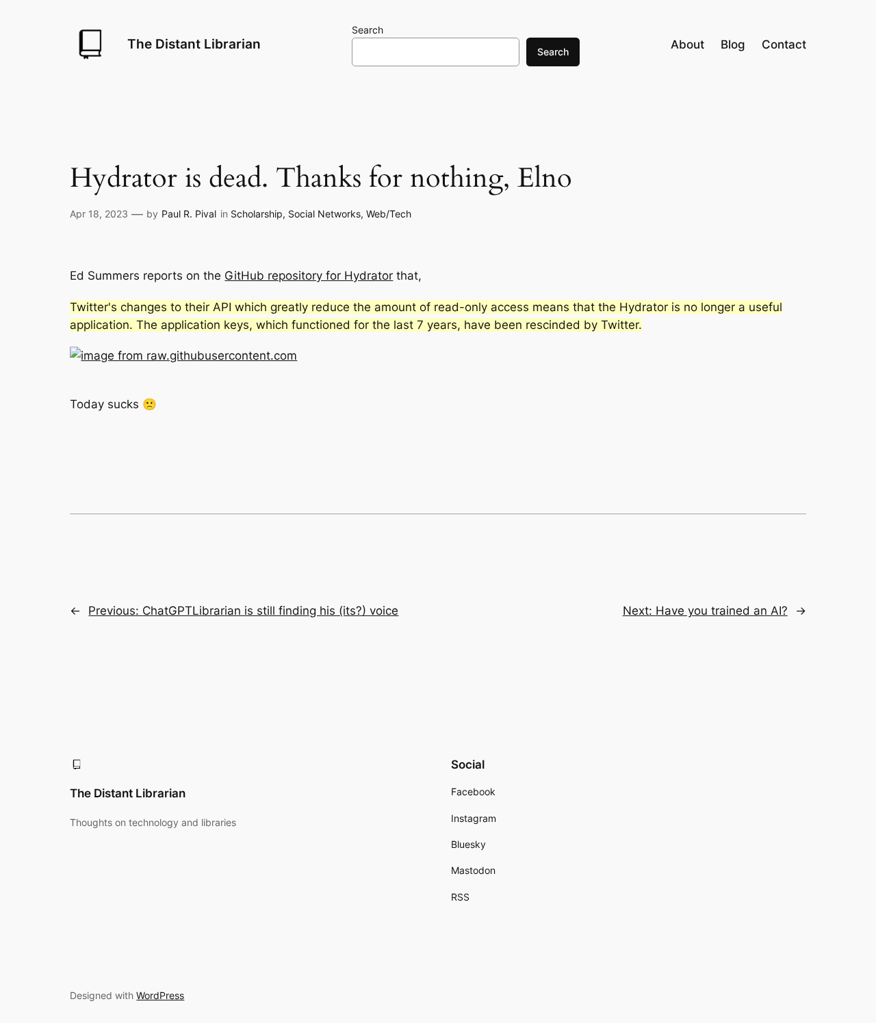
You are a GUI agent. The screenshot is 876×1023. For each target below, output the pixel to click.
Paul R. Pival (189, 214)
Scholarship (257, 214)
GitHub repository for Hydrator (308, 275)
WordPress (160, 995)
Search (367, 30)
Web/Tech (388, 214)
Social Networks (324, 214)
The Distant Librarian (194, 44)
